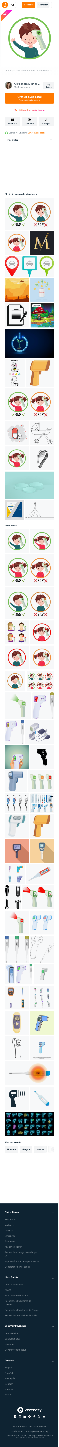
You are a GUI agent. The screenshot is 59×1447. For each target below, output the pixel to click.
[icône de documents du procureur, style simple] (17, 365)
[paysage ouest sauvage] (17, 315)
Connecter (43, 4)
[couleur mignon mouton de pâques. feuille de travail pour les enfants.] (15, 449)
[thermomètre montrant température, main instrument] (35, 1378)
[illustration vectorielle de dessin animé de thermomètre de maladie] (33, 1406)
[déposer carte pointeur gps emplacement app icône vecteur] (17, 614)
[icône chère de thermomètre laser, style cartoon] (17, 1150)
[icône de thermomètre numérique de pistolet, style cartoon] (41, 1060)
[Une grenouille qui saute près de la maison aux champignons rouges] (16, 391)
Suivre (49, 87)
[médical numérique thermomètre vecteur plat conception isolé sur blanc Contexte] (19, 1248)
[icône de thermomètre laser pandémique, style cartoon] (19, 478)
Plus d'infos (12, 140)
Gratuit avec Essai (29, 98)
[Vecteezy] (5, 5)
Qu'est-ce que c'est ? (36, 133)
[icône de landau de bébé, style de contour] (17, 563)
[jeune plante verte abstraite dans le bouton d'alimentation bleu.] (29, 419)
